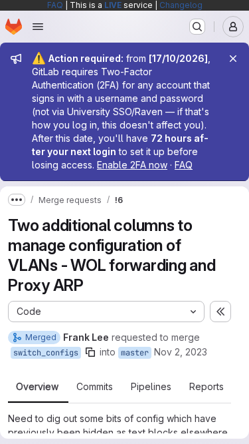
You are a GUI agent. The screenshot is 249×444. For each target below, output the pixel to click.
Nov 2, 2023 (180, 351)
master (135, 352)
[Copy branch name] (90, 352)
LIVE (113, 5)
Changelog (181, 5)
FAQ (55, 5)
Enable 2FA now (132, 164)
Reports (206, 386)
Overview (37, 386)
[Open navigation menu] (37, 26)
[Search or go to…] (197, 27)
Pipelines (151, 386)
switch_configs (45, 352)
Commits (94, 386)
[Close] (233, 59)
